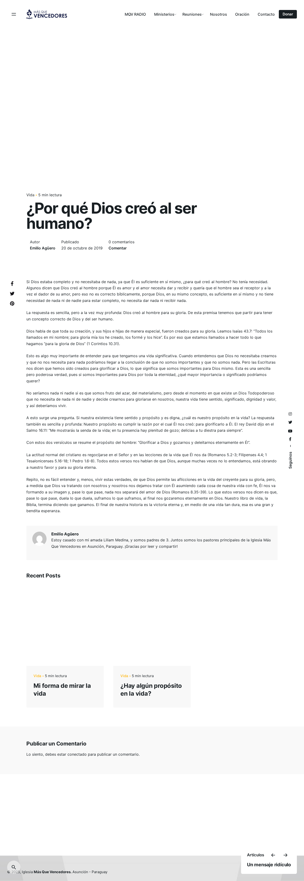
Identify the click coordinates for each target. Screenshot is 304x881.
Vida (30, 194)
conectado (77, 754)
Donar (288, 14)
